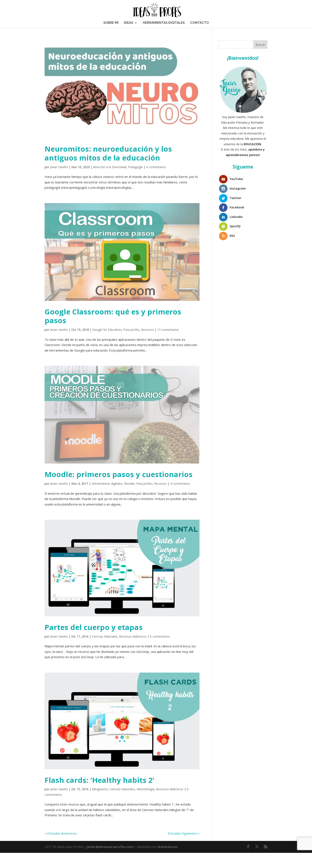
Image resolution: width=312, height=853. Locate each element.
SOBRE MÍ (110, 23)
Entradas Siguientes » (184, 833)
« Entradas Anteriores (61, 833)
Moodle (129, 484)
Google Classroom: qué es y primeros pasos (113, 316)
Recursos (147, 330)
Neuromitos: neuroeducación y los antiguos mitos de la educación (108, 153)
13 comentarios (168, 330)
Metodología (145, 789)
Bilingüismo (100, 789)
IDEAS (128, 23)
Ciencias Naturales (104, 636)
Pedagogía (135, 167)
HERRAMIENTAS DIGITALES (164, 23)
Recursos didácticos (132, 636)
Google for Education (107, 330)
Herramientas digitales (106, 484)
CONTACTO (199, 23)
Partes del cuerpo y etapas (94, 627)
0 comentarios (160, 636)
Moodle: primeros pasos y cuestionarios (119, 474)
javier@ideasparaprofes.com (110, 847)
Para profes (131, 330)
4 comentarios (156, 167)
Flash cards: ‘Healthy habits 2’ (99, 780)
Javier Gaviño (59, 167)
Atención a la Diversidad (109, 167)
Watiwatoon (167, 847)
